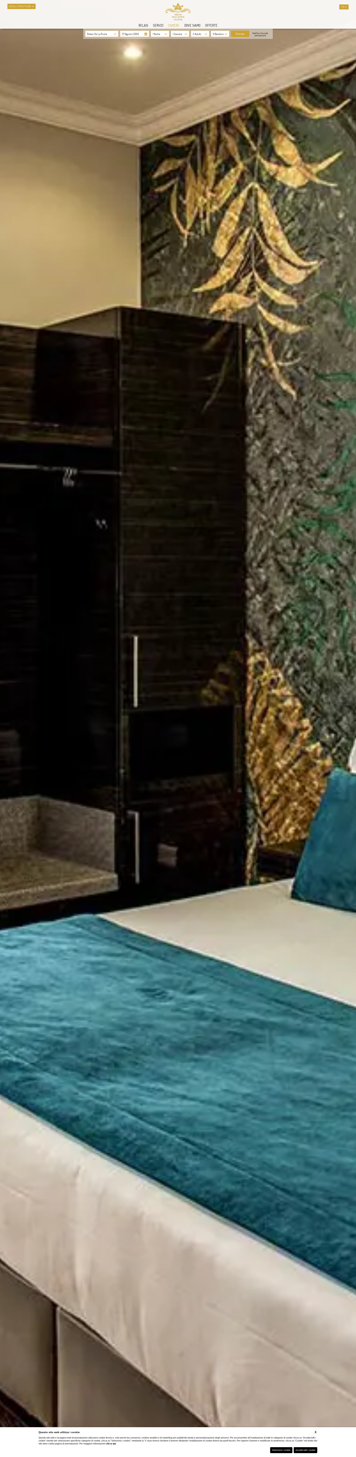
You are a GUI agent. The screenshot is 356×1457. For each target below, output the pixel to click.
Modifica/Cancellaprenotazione (260, 34)
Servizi (158, 25)
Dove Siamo (192, 25)
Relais (143, 25)
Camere (173, 25)
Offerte (211, 25)
